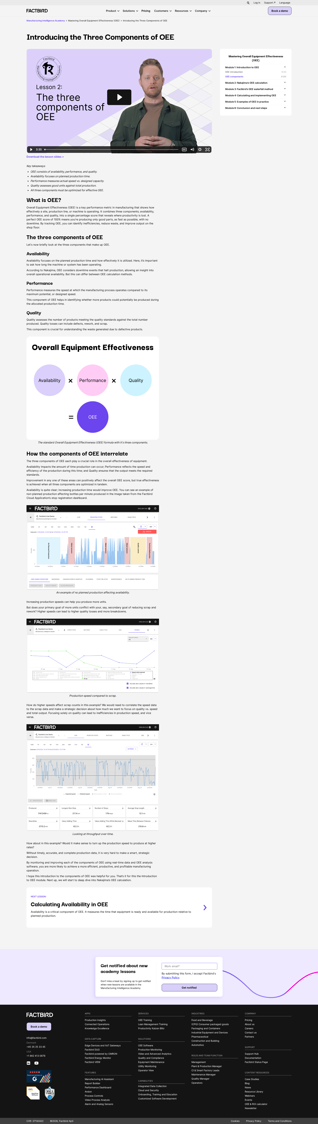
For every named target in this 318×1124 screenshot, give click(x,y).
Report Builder (92, 1083)
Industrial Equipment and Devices (209, 1032)
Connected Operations (97, 1024)
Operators (196, 1082)
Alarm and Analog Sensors (99, 1104)
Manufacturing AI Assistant (99, 1079)
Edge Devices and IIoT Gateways (103, 1045)
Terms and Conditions (280, 1121)
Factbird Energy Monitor (98, 1057)
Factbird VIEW (92, 1062)
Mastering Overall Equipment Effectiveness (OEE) (94, 20)
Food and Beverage (202, 1020)
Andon (88, 1091)
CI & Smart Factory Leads (205, 1070)
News (248, 1087)
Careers (249, 1028)
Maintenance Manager (203, 1074)
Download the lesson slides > (45, 156)
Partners (249, 1036)
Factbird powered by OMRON (101, 1053)
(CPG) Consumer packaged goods (210, 1024)
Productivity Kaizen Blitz (151, 1028)
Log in (257, 2)
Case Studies (252, 1079)
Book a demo (279, 10)
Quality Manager (200, 1078)
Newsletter (251, 1108)
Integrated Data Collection (152, 1086)
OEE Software (145, 1045)
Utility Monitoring (147, 1066)
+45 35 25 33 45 (35, 1046)
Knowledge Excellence (97, 1028)
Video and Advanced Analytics (154, 1053)
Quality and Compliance (151, 1057)
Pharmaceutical (199, 1036)
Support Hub (252, 1053)
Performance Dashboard (98, 1087)
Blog (247, 1083)
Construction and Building (205, 1040)
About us (249, 1024)
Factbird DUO (92, 1049)
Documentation (253, 1057)
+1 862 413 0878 (35, 1055)
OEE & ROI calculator (256, 1104)
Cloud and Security (148, 1090)
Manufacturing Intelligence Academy (45, 20)
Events (248, 1099)
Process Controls (94, 1095)
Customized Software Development (157, 1098)
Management (198, 1062)
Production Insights (95, 1020)
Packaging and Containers (205, 1028)
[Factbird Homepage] (37, 10)
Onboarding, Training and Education (157, 1094)
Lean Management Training (153, 1024)
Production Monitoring (150, 1049)
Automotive (197, 1045)
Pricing (248, 1020)
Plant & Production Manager (206, 1066)
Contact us (251, 1032)
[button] (284, 2)
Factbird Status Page (256, 1062)
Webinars (250, 1095)
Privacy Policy (170, 977)
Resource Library (254, 1091)
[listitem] (255, 71)
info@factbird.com (36, 1037)
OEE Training (145, 1020)
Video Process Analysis (97, 1099)
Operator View (146, 1070)
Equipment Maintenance (151, 1062)
